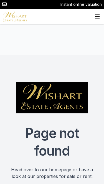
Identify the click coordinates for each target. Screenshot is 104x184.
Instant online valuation (81, 4)
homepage (60, 169)
